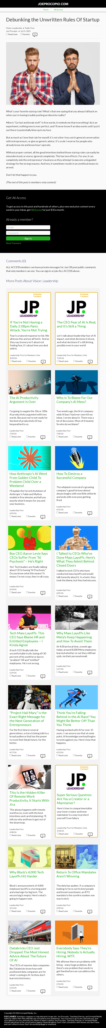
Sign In (28, 238)
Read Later (13, 34)
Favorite (26, 34)
